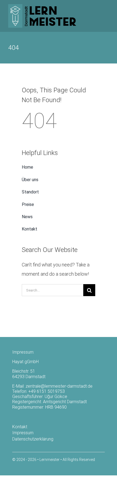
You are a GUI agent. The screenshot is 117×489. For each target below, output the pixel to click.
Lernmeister (49, 459)
